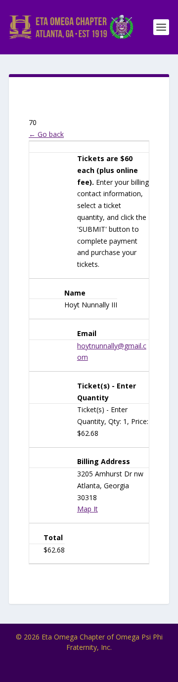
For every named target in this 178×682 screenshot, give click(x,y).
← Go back (46, 134)
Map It (87, 508)
